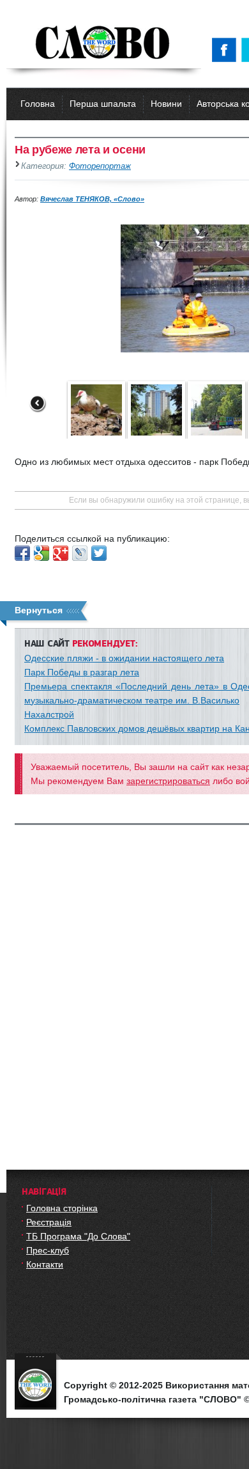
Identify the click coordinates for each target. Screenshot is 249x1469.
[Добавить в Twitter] (99, 553)
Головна (37, 103)
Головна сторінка (62, 1208)
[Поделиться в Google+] (60, 553)
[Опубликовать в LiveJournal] (79, 553)
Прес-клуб (47, 1250)
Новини (166, 103)
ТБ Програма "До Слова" (78, 1236)
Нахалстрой (49, 714)
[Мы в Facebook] (226, 50)
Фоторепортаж (100, 166)
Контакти (44, 1264)
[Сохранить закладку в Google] (41, 553)
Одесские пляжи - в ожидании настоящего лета (124, 658)
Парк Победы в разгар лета (81, 672)
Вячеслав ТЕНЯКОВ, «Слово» (92, 199)
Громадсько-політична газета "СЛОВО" (103, 43)
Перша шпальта (103, 103)
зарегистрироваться (168, 781)
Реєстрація (49, 1222)
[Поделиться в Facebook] (22, 553)
